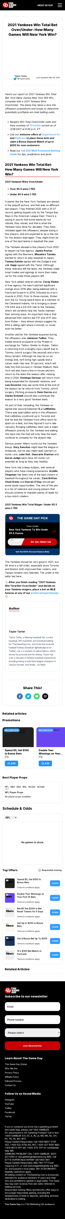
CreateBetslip (45, 5)
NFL (7, 786)
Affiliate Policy (12, 1077)
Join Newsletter (32, 1045)
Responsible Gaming (52, 870)
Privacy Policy (12, 1072)
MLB (19, 787)
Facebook (10, 1112)
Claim (11, 763)
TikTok (8, 1116)
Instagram (9, 1099)
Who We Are (11, 1068)
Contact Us (10, 1085)
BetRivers (20, 138)
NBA (13, 787)
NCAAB (40, 787)
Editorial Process (13, 1081)
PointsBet (35, 125)
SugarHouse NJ (51, 134)
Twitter (8, 1108)
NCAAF (32, 787)
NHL (25, 787)
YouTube (9, 1104)
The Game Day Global (16, 1064)
